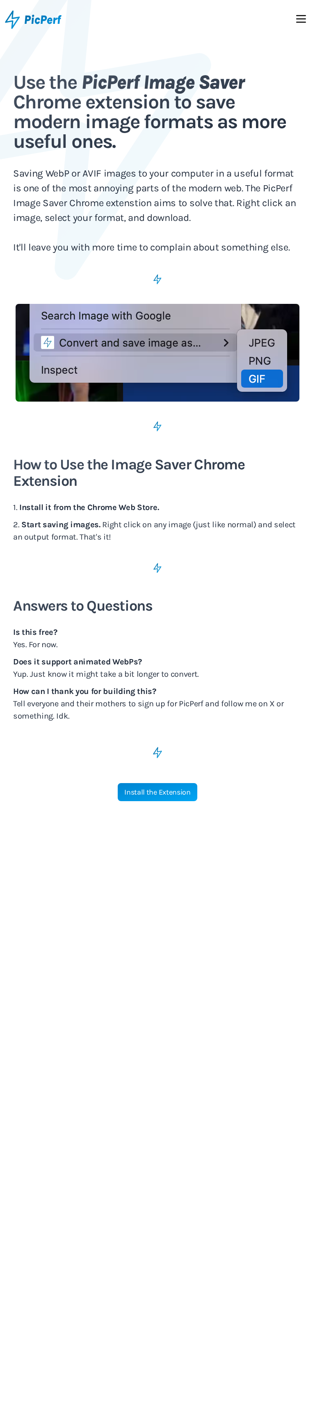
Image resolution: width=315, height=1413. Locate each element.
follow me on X (248, 703)
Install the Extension (157, 792)
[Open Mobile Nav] (301, 20)
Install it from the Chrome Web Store (88, 507)
